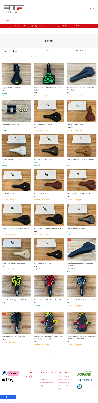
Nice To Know (63, 386)
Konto (94, 21)
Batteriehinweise (64, 383)
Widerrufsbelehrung (65, 379)
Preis (33, 57)
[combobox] (90, 9)
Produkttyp (13, 57)
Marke (24, 57)
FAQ (59, 389)
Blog (41, 386)
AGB (41, 376)
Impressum (44, 379)
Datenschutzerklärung (47, 383)
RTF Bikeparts (10, 401)
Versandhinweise (64, 376)
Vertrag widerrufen (8, 397)
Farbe (3, 57)
